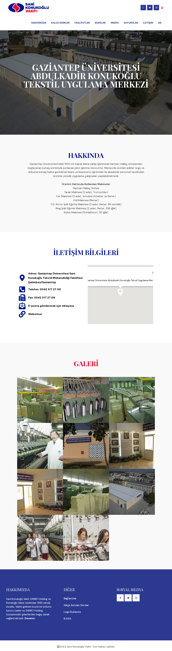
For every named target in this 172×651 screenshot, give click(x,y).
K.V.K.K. (68, 618)
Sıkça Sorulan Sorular (76, 605)
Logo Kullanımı (72, 612)
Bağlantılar (70, 598)
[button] (120, 292)
